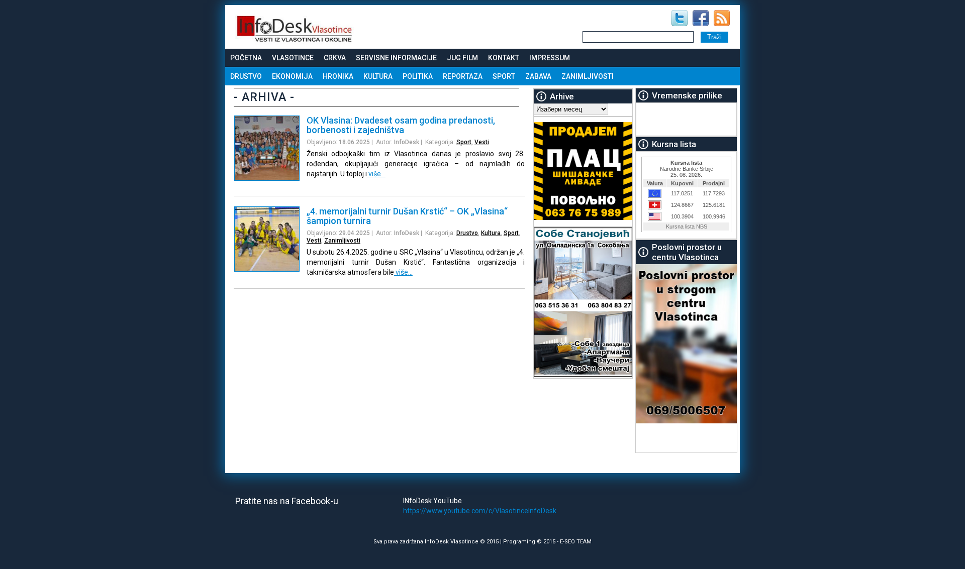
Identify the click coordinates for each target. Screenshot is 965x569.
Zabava (538, 76)
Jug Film (462, 58)
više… (376, 174)
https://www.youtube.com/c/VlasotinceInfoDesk (479, 511)
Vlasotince (293, 58)
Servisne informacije (396, 58)
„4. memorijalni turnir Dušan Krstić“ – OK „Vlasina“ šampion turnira (407, 216)
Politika (418, 76)
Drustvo (246, 76)
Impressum (549, 58)
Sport (504, 76)
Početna (246, 58)
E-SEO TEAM (576, 541)
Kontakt (503, 58)
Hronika (338, 76)
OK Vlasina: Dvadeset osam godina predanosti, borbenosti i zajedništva (401, 125)
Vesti (481, 142)
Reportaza (462, 76)
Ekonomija (292, 76)
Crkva (335, 58)
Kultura (378, 76)
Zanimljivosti (587, 76)
